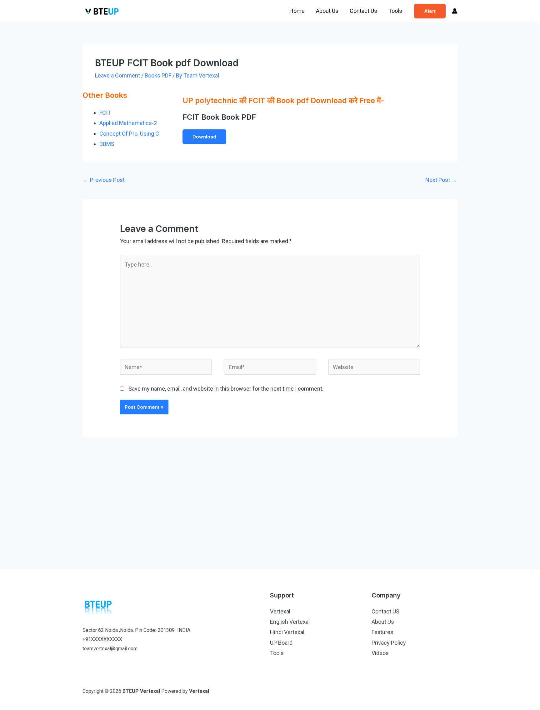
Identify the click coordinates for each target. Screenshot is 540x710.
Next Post (441, 180)
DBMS (106, 144)
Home (297, 11)
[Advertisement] (270, 500)
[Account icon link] (455, 11)
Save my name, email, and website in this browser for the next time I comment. (225, 388)
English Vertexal (290, 621)
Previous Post (104, 180)
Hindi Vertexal (287, 632)
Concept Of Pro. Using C (129, 133)
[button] (430, 11)
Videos (380, 653)
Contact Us (363, 11)
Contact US (385, 611)
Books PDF (158, 75)
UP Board (281, 642)
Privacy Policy (389, 642)
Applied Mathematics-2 (128, 123)
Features (382, 632)
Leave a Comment (117, 75)
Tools (395, 11)
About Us (327, 11)
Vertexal (280, 611)
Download (204, 137)
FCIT (105, 112)
